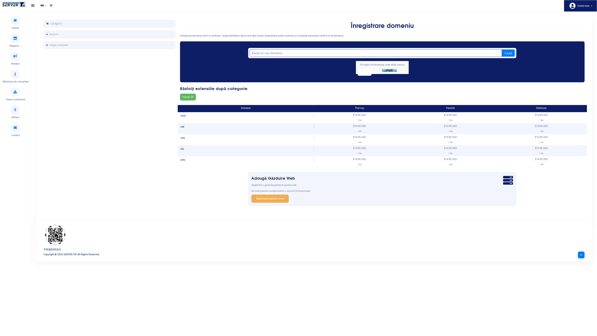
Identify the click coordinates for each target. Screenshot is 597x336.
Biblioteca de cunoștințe (15, 81)
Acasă (15, 27)
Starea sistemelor (15, 99)
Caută (508, 53)
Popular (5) (188, 97)
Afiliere (15, 117)
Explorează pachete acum (270, 198)
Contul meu (584, 5)
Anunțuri (15, 63)
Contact (16, 135)
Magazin (14, 45)
